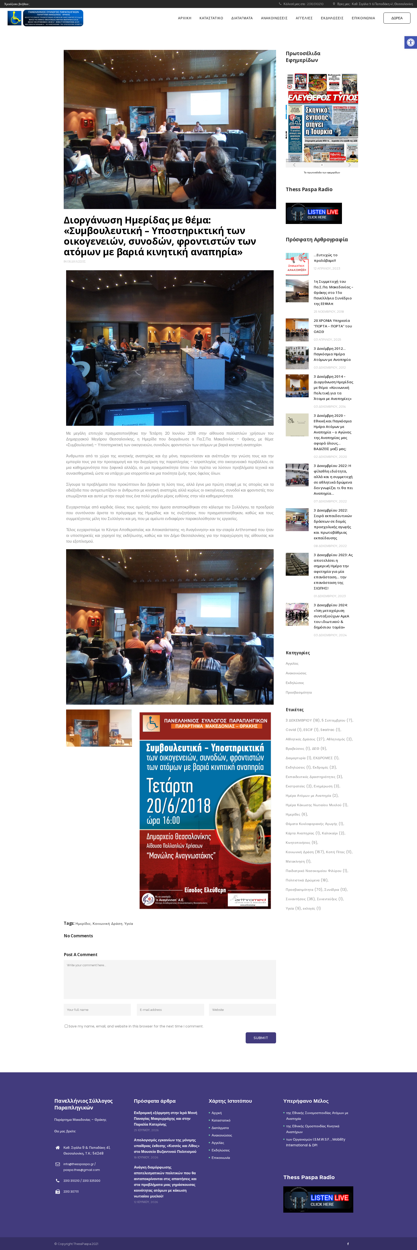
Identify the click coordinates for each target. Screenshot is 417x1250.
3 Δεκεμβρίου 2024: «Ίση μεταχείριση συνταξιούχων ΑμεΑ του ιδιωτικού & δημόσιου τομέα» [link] (331, 615)
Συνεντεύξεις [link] (330, 899)
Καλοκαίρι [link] (333, 833)
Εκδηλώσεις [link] (76, 261)
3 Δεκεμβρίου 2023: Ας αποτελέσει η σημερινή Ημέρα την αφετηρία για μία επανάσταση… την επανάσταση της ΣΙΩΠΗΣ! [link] (333, 571)
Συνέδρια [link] (335, 889)
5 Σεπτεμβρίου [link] (337, 720)
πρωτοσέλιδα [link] (314, 172)
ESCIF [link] (311, 729)
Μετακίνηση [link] (298, 861)
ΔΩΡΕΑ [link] (397, 18)
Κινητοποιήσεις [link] (301, 842)
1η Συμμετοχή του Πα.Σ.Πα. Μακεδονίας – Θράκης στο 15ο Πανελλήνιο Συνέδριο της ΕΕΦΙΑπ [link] (333, 292)
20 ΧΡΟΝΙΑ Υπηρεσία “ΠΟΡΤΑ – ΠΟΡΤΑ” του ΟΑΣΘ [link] (333, 326)
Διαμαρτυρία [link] (299, 758)
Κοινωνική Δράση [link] (108, 923)
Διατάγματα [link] (220, 1127)
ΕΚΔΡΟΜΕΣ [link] (326, 758)
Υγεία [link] (128, 923)
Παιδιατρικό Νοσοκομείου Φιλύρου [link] (317, 870)
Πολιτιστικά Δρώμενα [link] (307, 880)
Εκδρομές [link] (324, 767)
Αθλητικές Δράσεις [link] (305, 739)
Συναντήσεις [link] (300, 899)
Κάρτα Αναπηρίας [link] (303, 833)
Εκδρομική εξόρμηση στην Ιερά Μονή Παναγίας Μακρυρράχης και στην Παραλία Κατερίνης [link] (165, 1118)
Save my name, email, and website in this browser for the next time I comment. (136, 1026)
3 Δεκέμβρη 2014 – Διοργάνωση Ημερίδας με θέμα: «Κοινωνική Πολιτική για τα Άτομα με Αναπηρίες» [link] (333, 387)
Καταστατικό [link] (221, 1120)
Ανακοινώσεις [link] (296, 673)
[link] (410, 42)
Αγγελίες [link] (292, 663)
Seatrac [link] (330, 729)
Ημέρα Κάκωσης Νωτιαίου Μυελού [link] (317, 805)
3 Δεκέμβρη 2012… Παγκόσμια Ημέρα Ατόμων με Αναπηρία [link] (332, 354)
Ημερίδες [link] (83, 923)
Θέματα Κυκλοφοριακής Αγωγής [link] (314, 823)
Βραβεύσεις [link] (298, 748)
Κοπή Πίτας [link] (339, 852)
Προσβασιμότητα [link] (299, 692)
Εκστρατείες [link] (299, 786)
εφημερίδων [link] (333, 172)
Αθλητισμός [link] (339, 739)
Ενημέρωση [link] (327, 786)
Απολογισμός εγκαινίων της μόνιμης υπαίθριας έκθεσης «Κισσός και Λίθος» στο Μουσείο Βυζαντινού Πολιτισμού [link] (167, 1146)
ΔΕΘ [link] (319, 748)
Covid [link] (294, 729)
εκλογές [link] (312, 908)
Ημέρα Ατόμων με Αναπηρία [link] (312, 795)
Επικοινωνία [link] (221, 1157)
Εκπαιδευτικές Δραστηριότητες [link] (314, 776)
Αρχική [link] (217, 1112)
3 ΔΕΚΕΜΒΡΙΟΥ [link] (303, 720)
